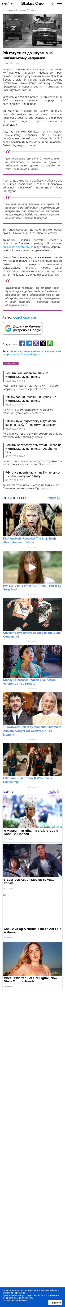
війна (13, 351)
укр (4, 3)
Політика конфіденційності (16, 1300)
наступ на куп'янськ (31, 351)
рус (12, 3)
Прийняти (55, 1302)
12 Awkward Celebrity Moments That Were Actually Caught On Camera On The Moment (32, 730)
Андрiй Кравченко (25, 317)
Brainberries (32, 547)
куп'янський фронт (29, 354)
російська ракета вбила (18, 247)
